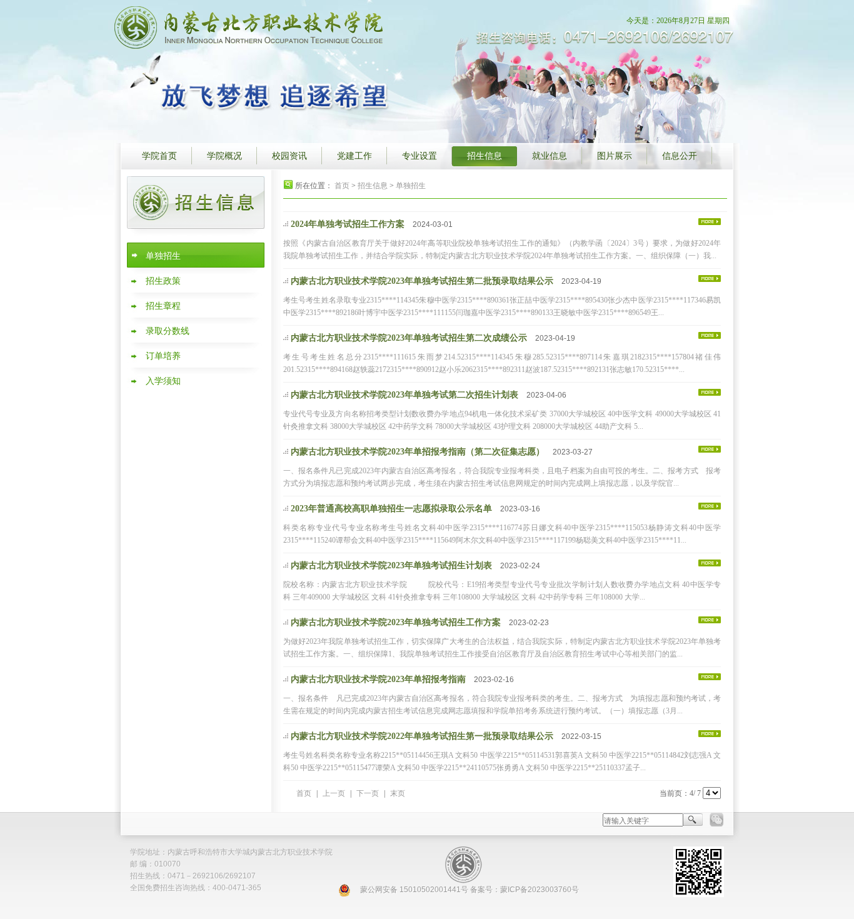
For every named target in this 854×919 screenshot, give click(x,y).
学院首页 (159, 156)
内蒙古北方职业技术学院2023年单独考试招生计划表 (391, 565)
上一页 (334, 793)
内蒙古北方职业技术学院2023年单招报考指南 (378, 679)
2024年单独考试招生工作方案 (347, 224)
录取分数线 (167, 331)
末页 (397, 793)
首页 (341, 185)
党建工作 (354, 156)
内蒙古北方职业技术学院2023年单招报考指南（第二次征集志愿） (417, 451)
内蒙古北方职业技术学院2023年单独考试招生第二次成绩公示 (409, 338)
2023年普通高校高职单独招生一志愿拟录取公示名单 (391, 508)
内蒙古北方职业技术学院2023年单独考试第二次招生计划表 (404, 394)
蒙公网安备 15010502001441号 (414, 889)
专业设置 (419, 156)
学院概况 (224, 156)
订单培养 (163, 356)
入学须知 (163, 381)
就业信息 (549, 156)
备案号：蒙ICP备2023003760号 (524, 889)
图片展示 (614, 156)
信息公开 (679, 156)
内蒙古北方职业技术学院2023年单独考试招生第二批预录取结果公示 (422, 281)
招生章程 (163, 306)
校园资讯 (289, 156)
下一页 (367, 793)
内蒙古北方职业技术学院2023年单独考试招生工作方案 (395, 622)
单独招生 (163, 256)
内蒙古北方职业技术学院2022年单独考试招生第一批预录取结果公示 (422, 736)
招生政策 (163, 281)
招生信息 (484, 156)
